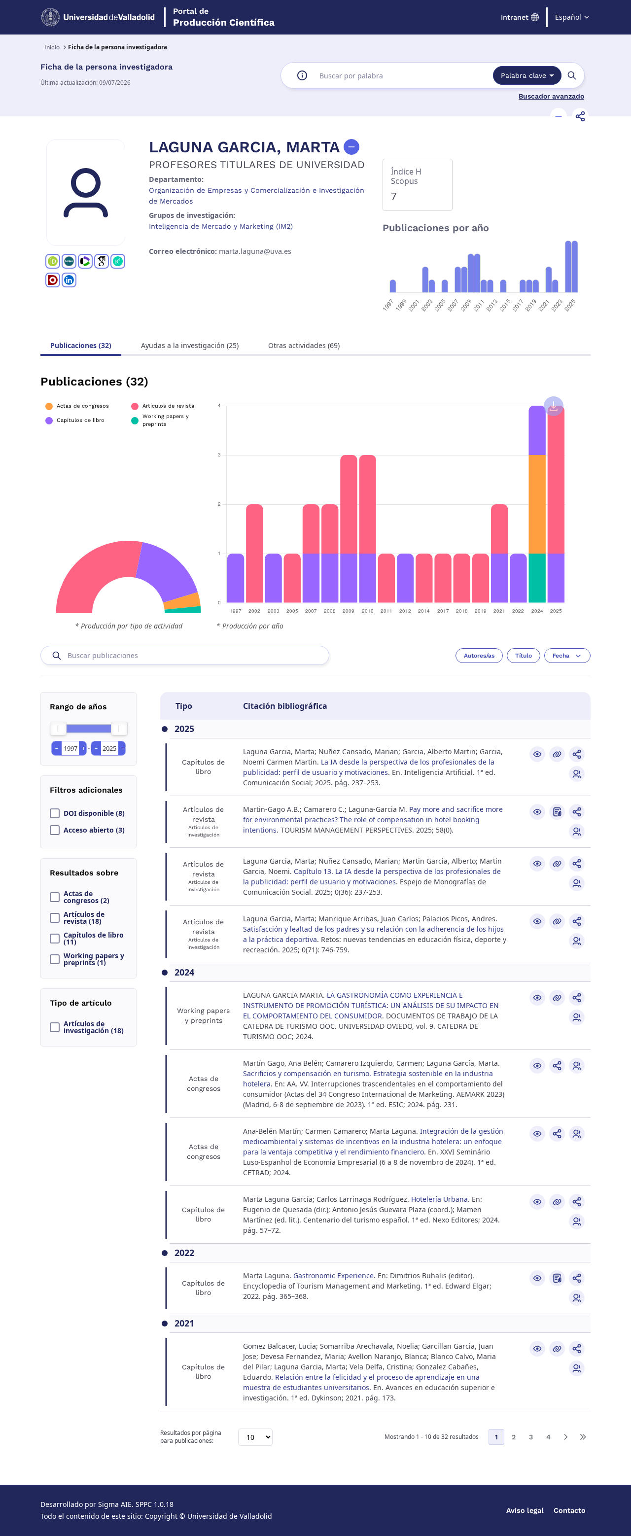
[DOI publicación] (557, 812)
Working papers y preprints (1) (94, 959)
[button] (558, 116)
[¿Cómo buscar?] (302, 75)
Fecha (561, 655)
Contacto (570, 1510)
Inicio (52, 47)
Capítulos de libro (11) (94, 938)
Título (523, 655)
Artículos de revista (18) (84, 918)
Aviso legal (525, 1510)
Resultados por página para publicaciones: (190, 1437)
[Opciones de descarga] (553, 406)
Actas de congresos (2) (86, 897)
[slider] (58, 728)
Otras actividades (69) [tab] (304, 345)
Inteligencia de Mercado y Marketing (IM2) (221, 226)
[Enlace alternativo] (557, 754)
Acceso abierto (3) (94, 830)
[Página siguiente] (565, 1437)
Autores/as (479, 655)
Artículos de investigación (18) (94, 1027)
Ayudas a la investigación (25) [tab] (190, 345)
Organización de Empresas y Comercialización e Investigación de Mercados (256, 195)
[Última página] (583, 1437)
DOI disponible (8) (94, 813)
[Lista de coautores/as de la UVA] (577, 774)
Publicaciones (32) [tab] (80, 345)
